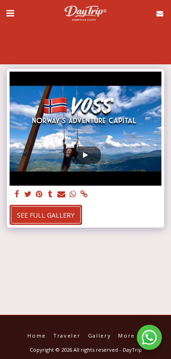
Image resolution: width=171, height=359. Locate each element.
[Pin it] (39, 194)
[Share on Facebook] (17, 194)
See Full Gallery (45, 215)
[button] (10, 13)
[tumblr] (51, 194)
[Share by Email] (61, 194)
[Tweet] (28, 194)
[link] (84, 194)
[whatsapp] (73, 194)
